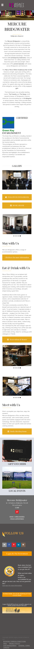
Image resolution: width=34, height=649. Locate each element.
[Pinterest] (14, 545)
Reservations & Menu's (18, 339)
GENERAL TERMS (24, 646)
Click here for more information (12, 586)
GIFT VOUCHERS (17, 463)
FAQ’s (5, 644)
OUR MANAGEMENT (10, 646)
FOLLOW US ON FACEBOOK (18, 197)
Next (28, 224)
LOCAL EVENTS (17, 490)
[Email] (4, 545)
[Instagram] (23, 545)
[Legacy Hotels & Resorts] (17, 5)
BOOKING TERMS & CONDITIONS (14, 642)
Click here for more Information (17, 257)
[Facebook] (9, 545)
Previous (5, 224)
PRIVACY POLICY (14, 644)
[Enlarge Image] (17, 15)
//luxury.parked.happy (17, 519)
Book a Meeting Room (18, 431)
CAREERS (6, 648)
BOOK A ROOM (18, 205)
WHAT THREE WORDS (17, 517)
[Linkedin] (18, 545)
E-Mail (17, 507)
